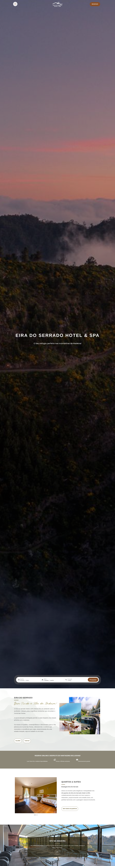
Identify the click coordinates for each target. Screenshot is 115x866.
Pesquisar (93, 680)
